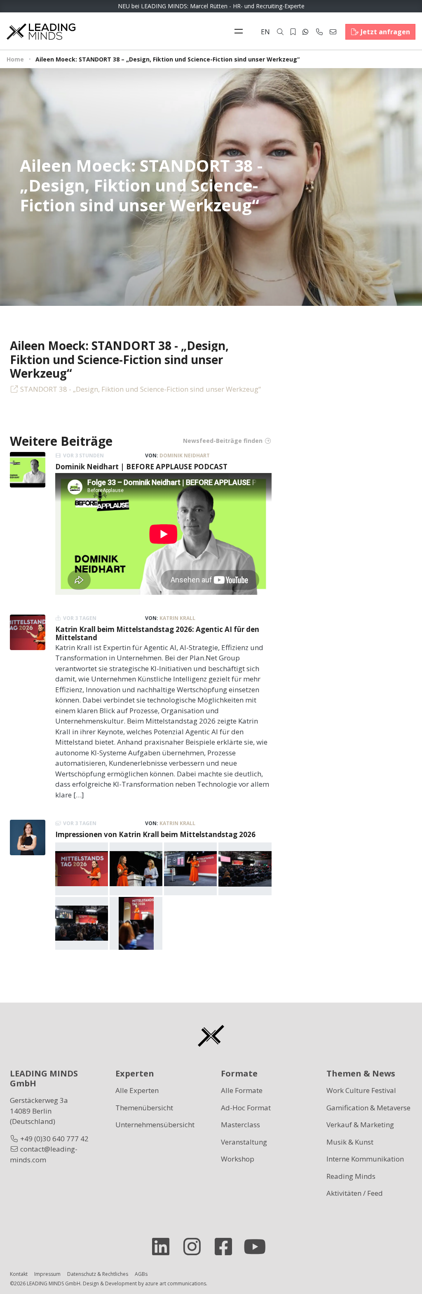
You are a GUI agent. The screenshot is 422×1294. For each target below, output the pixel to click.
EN (265, 31)
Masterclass (240, 1124)
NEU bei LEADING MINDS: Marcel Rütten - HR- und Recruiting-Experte (211, 6)
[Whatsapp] (305, 32)
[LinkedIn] (164, 1246)
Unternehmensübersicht (155, 1124)
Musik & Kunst (349, 1142)
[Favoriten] (293, 32)
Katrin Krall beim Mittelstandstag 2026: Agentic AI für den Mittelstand (157, 633)
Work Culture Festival (361, 1090)
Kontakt (19, 1273)
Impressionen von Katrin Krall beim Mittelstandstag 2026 (155, 834)
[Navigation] (241, 32)
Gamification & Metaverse (368, 1107)
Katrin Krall (177, 618)
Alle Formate (242, 1090)
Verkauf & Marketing (360, 1124)
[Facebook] (226, 1246)
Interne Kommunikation (365, 1159)
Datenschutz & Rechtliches (97, 1273)
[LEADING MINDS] (41, 30)
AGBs (141, 1273)
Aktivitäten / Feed (354, 1193)
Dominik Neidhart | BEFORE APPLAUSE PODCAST (141, 466)
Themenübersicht (144, 1107)
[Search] (280, 32)
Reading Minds (350, 1176)
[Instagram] (195, 1246)
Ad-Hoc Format (246, 1107)
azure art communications (175, 1283)
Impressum (47, 1273)
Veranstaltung (244, 1142)
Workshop (237, 1159)
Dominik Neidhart (184, 455)
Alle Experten (137, 1090)
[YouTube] (258, 1246)
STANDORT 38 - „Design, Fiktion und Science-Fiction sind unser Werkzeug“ (140, 389)
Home (15, 59)
